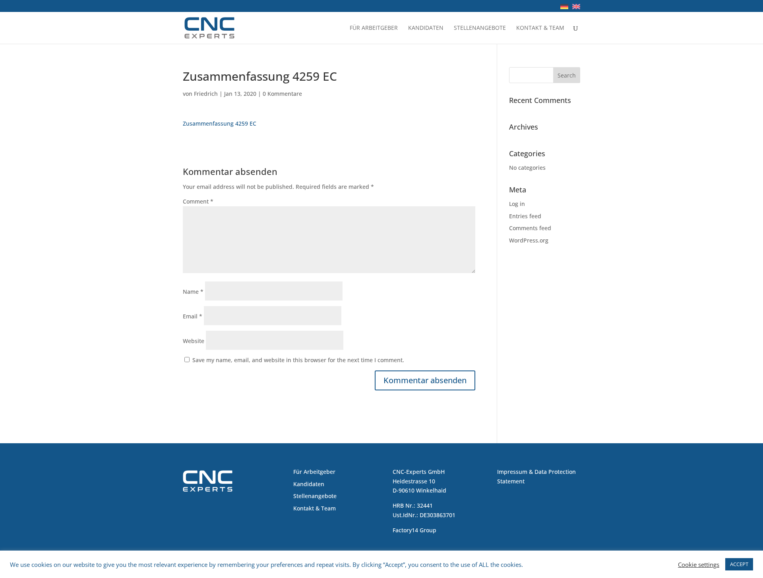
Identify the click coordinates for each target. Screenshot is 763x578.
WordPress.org (528, 240)
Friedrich (206, 93)
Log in (517, 204)
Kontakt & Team (540, 28)
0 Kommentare (282, 93)
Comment (198, 201)
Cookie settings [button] (698, 564)
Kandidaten (425, 28)
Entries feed (525, 216)
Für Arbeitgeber (374, 28)
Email (192, 316)
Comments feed (530, 228)
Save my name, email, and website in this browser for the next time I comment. (298, 360)
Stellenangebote (480, 28)
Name (193, 291)
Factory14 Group (414, 530)
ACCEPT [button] (739, 564)
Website (193, 341)
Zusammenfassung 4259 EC (219, 123)
